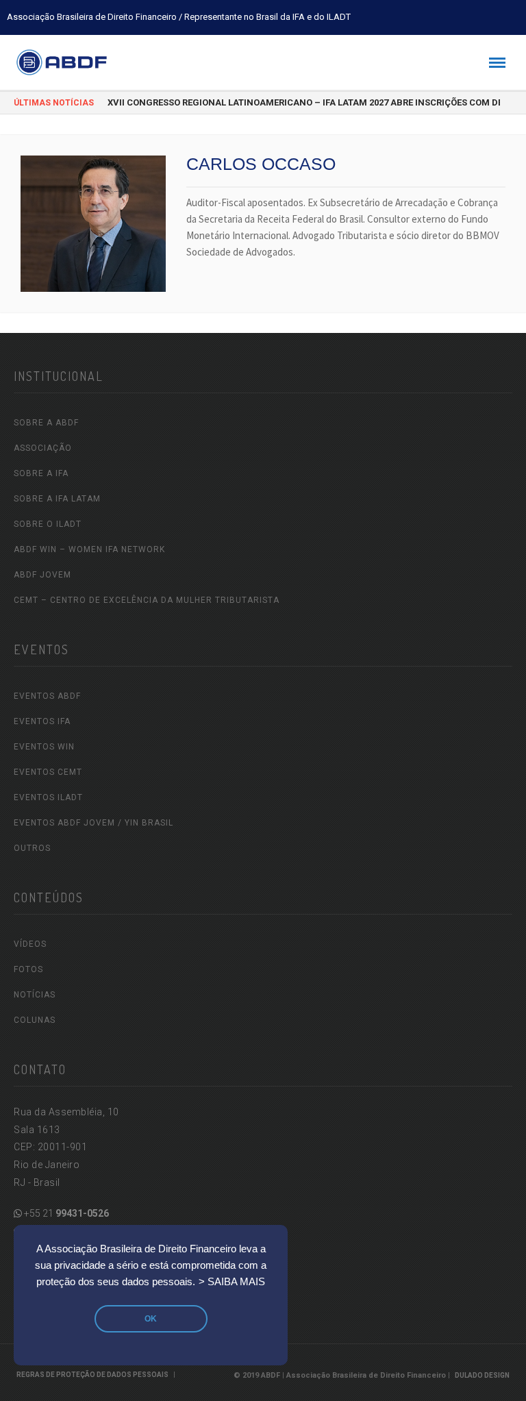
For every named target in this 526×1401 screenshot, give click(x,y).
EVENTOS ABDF (47, 696)
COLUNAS (34, 1020)
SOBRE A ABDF (46, 422)
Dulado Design (482, 1375)
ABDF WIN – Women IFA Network (89, 549)
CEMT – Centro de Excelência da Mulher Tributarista (146, 600)
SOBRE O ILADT (48, 524)
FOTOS (28, 969)
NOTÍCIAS (34, 995)
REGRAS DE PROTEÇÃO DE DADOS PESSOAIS (92, 1374)
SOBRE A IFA (41, 473)
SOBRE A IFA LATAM (57, 499)
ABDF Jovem (42, 575)
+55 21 (65, 1213)
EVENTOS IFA (42, 721)
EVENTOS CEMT (48, 772)
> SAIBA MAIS (232, 1281)
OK (151, 1319)
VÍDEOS (30, 944)
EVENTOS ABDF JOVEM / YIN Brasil (93, 823)
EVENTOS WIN (44, 747)
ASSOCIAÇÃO (43, 448)
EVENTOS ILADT (48, 797)
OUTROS (32, 848)
